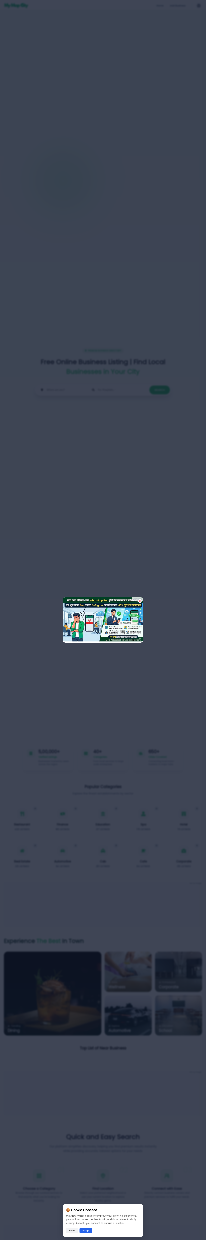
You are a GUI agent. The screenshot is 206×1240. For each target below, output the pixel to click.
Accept (85, 1230)
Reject (72, 1230)
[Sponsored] (103, 640)
